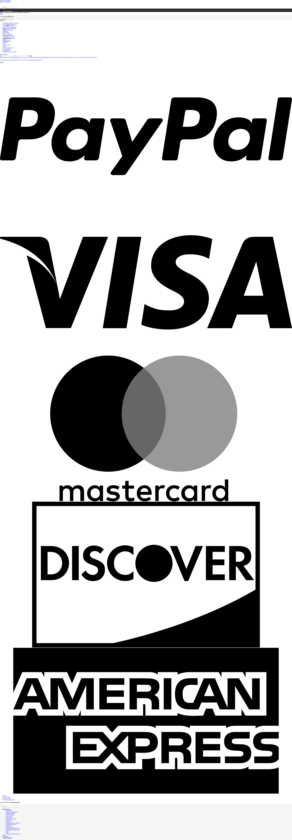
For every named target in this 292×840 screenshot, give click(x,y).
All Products (6, 809)
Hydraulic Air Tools (11, 819)
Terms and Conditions (9, 800)
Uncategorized (7, 49)
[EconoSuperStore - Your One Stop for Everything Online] (5, 1)
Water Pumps (6, 50)
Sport (4, 46)
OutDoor (5, 42)
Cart (4, 835)
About (4, 795)
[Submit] (3, 808)
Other (4, 39)
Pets (4, 43)
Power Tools (6, 45)
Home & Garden (10, 813)
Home (1, 12)
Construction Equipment (9, 28)
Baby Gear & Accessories (10, 27)
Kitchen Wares (7, 38)
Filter (30, 56)
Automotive (6, 26)
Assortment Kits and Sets (10, 24)
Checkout (6, 836)
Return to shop (10, 25)
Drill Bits (8, 825)
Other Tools (6, 41)
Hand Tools (9, 816)
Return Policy (6, 797)
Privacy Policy (7, 798)
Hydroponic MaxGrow (9, 37)
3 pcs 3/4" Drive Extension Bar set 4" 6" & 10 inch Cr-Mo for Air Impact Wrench (21, 60)
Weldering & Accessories (10, 52)
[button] (6, 14)
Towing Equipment (8, 47)
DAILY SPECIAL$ (8, 30)
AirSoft (5, 23)
